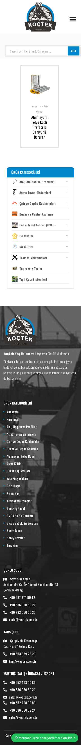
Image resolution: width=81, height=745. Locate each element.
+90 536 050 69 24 (23, 604)
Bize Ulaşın (13, 485)
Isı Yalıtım (26, 235)
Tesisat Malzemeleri (33, 257)
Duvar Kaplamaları (18, 470)
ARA (73, 51)
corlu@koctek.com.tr (23, 619)
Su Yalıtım (26, 246)
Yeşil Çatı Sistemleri (33, 279)
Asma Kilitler (14, 463)
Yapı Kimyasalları (17, 478)
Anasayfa (13, 411)
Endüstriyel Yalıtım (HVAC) (37, 225)
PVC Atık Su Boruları (20, 515)
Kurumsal (12, 419)
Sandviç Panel (16, 508)
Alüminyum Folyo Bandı (21, 456)
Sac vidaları (14, 530)
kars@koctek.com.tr (22, 661)
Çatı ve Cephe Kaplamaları (37, 203)
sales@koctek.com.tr (23, 696)
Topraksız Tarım (30, 268)
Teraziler (12, 545)
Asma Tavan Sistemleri (35, 192)
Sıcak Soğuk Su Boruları (22, 523)
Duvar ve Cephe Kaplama (36, 214)
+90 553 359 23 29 (23, 653)
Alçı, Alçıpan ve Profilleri (36, 181)
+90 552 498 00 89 (23, 682)
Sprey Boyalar (16, 537)
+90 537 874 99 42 (22, 597)
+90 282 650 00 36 (23, 612)
